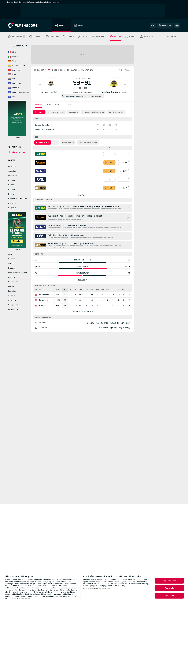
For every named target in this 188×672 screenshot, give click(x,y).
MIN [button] (81, 290)
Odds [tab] (48, 105)
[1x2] (40, 179)
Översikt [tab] (39, 112)
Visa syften (169, 596)
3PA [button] (113, 290)
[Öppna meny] (177, 25)
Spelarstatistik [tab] (56, 112)
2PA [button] (102, 290)
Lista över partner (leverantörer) (97, 589)
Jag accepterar (169, 581)
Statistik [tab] (73, 112)
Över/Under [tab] (68, 142)
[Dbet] (40, 171)
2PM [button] (97, 290)
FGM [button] (86, 290)
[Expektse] (40, 162)
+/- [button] (129, 290)
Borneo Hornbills (50, 92)
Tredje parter (24, 598)
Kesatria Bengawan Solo (114, 92)
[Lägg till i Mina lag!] (39, 83)
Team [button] (58, 290)
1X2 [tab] (56, 142)
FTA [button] (123, 290)
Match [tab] (38, 105)
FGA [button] (91, 290)
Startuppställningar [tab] (93, 112)
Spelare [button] (38, 290)
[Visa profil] (51, 83)
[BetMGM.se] (40, 188)
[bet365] (40, 154)
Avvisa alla (169, 588)
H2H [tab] (57, 105)
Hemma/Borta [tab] (42, 142)
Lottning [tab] (67, 105)
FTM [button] (118, 290)
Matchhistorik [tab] (116, 112)
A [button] (75, 290)
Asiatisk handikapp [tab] (87, 142)
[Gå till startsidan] (25, 25)
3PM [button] (107, 290)
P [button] (64, 290)
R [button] (70, 290)
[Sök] (153, 25)
